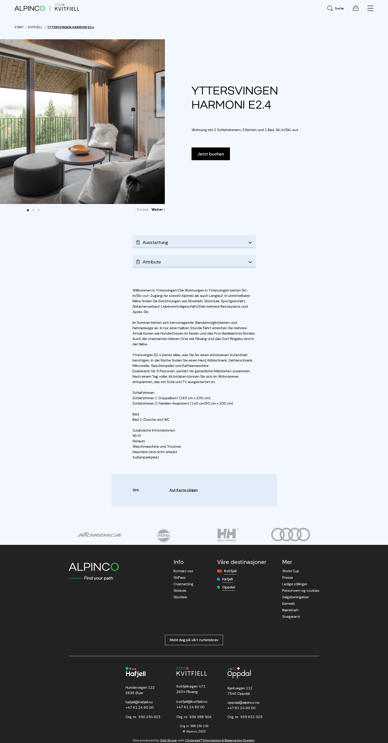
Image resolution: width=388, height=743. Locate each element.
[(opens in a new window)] (99, 534)
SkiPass (180, 577)
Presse (287, 577)
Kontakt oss (183, 571)
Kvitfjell (230, 571)
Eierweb (288, 603)
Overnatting (183, 584)
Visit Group (168, 740)
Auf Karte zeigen (184, 490)
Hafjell (227, 579)
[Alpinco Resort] (29, 8)
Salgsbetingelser (295, 597)
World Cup (290, 571)
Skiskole (180, 590)
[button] (28, 210)
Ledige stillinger (294, 584)
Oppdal (228, 587)
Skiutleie (180, 597)
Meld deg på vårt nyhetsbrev (194, 640)
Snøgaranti (291, 616)
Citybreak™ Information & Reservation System (219, 740)
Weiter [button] (158, 209)
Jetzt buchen (210, 154)
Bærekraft (290, 610)
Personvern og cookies (300, 590)
